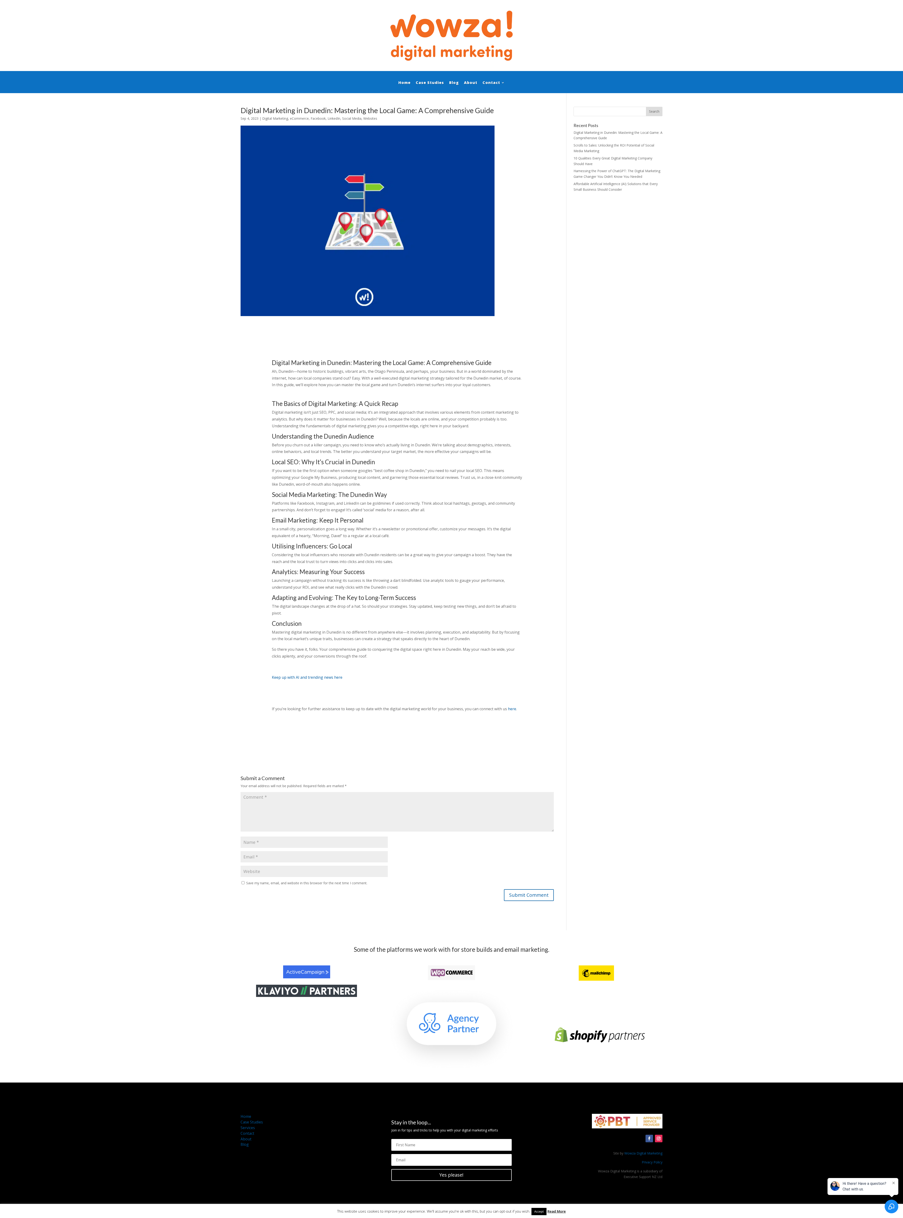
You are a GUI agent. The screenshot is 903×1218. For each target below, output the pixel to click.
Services (248, 1127)
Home (404, 82)
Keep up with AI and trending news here (307, 677)
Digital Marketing (275, 118)
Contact (491, 82)
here (512, 708)
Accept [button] (539, 1211)
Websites (370, 118)
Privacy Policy (652, 1162)
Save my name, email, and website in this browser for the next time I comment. (306, 883)
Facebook (318, 118)
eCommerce (299, 118)
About (470, 82)
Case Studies (430, 82)
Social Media (351, 118)
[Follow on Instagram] (658, 1138)
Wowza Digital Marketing (643, 1153)
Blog (454, 82)
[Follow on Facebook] (649, 1138)
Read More (556, 1211)
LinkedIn (334, 118)
